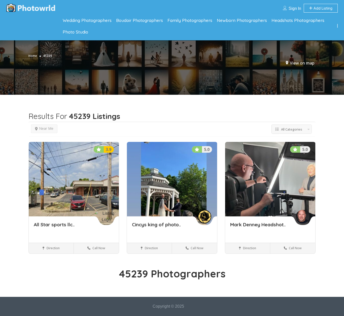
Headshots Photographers (297, 20)
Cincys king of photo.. (156, 225)
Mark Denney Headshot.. (258, 225)
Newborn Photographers (242, 20)
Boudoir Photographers (139, 20)
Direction (53, 248)
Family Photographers (189, 20)
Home (32, 56)
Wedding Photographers (87, 20)
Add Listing (322, 8)
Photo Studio (75, 32)
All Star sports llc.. (54, 225)
